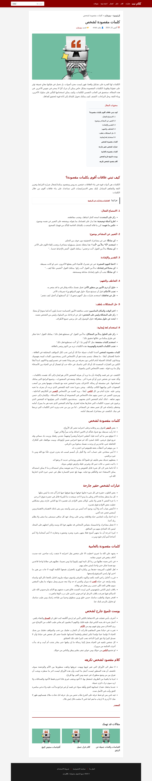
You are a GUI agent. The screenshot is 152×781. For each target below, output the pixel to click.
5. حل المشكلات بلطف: (107, 133)
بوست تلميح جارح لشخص (109, 156)
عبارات (128, 4)
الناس (90, 391)
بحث (14, 4)
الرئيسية (116, 15)
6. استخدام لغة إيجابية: (107, 137)
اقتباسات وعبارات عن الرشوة (99, 201)
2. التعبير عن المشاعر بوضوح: (104, 121)
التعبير (55, 391)
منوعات (96, 4)
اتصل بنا (92, 769)
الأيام (82, 626)
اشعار (111, 4)
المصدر (117, 705)
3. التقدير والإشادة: (108, 125)
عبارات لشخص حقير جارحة (108, 147)
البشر (108, 428)
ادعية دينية (104, 4)
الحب (94, 581)
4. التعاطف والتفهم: (108, 129)
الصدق (47, 618)
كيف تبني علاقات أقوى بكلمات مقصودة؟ (103, 112)
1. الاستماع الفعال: (108, 117)
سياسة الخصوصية (79, 769)
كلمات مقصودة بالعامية (109, 152)
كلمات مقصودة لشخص (109, 142)
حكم (117, 4)
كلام (122, 4)
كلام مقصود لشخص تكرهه (108, 161)
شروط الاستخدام (63, 769)
